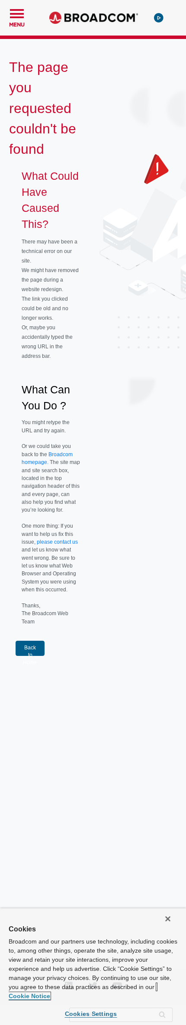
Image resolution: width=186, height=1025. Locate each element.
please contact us (57, 542)
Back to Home (30, 650)
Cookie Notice (29, 996)
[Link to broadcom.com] (93, 17)
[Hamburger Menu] (17, 12)
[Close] (167, 918)
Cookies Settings (91, 1013)
